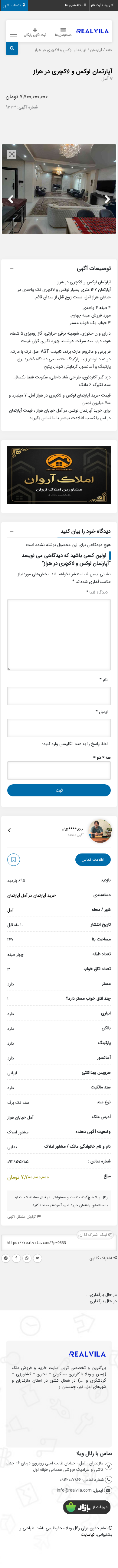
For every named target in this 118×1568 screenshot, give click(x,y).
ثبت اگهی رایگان (35, 35)
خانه (109, 50)
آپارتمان (96, 50)
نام (104, 679)
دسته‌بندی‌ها (63, 35)
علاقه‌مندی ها (74, 5)
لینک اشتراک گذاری (93, 1235)
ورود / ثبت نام (101, 5)
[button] (59, 269)
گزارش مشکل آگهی (22, 1216)
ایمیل (102, 711)
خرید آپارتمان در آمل (38, 895)
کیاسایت (88, 1534)
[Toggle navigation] (13, 34)
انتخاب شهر (13, 5)
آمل (105, 78)
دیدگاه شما (97, 592)
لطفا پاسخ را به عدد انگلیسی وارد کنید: (75, 744)
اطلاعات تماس (93, 859)
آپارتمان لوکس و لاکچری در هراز (72, 71)
